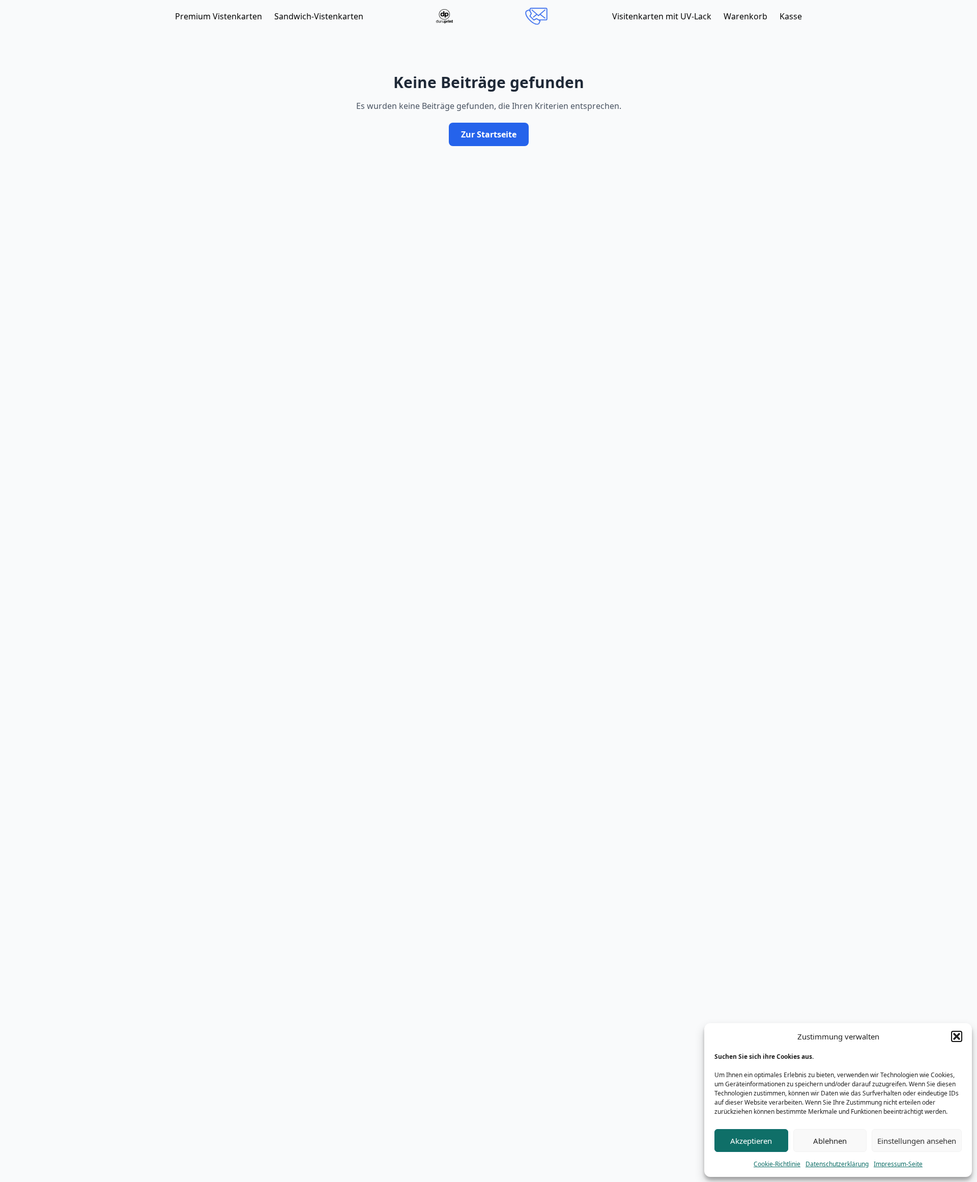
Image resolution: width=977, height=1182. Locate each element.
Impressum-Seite (898, 1164)
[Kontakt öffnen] (536, 16)
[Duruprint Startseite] (444, 16)
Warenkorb (745, 16)
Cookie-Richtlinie (777, 1164)
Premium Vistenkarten (218, 16)
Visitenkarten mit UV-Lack (661, 16)
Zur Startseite (488, 134)
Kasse (791, 16)
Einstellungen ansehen (916, 1141)
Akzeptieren (751, 1141)
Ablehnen (830, 1141)
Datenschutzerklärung (837, 1164)
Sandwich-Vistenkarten (318, 16)
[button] (957, 1036)
